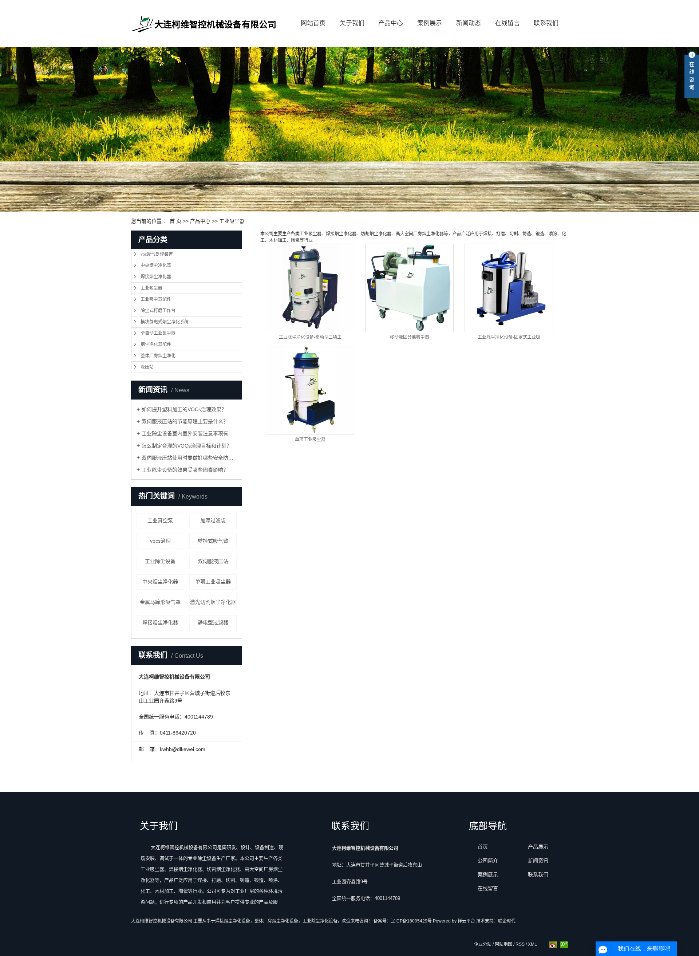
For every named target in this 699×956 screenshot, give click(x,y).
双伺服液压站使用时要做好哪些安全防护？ (189, 458)
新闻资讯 (538, 860)
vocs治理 (160, 541)
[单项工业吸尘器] (310, 390)
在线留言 (507, 23)
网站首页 (313, 23)
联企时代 (507, 921)
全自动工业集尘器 (158, 333)
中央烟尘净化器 (156, 265)
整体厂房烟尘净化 (158, 355)
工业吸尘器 (232, 221)
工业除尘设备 (160, 561)
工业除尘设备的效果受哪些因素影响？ (185, 470)
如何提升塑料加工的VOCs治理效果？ (184, 409)
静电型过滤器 (213, 622)
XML (532, 944)
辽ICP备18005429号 (411, 921)
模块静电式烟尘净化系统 (165, 321)
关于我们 (352, 23)
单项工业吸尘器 (213, 582)
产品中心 (390, 23)
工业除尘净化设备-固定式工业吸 (509, 337)
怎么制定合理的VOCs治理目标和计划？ (187, 446)
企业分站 (482, 944)
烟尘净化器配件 (156, 344)
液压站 (147, 367)
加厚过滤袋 (213, 520)
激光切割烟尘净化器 (213, 602)
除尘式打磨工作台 (158, 310)
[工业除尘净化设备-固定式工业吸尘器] (509, 288)
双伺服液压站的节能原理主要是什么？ (185, 421)
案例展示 (429, 23)
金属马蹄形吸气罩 (160, 602)
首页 (483, 847)
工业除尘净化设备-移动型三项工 (310, 337)
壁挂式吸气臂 (213, 541)
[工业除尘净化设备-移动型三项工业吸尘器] (310, 288)
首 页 (175, 221)
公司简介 (488, 860)
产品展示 (538, 847)
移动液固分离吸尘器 (409, 337)
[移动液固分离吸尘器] (409, 288)
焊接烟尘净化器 (156, 276)
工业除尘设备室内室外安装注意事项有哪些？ (189, 433)
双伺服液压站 (213, 561)
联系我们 (546, 23)
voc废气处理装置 (157, 254)
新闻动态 (468, 23)
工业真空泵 (160, 520)
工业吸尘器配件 (156, 299)
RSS (520, 944)
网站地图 (503, 944)
